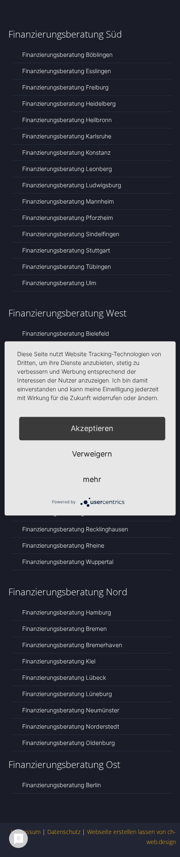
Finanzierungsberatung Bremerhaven (72, 644)
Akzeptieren (92, 428)
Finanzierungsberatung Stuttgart (66, 250)
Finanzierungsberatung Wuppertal (67, 561)
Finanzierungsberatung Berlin (61, 784)
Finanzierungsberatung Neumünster (70, 710)
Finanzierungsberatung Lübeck (64, 677)
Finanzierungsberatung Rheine (63, 545)
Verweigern (92, 453)
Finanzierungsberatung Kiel (58, 661)
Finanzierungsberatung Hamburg (66, 612)
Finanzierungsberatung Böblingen (67, 54)
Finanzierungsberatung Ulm (59, 282)
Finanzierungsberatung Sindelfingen (70, 233)
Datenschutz (63, 832)
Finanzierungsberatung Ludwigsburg (71, 185)
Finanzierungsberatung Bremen (64, 628)
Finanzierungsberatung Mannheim (68, 201)
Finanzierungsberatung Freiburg (65, 87)
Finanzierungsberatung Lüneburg (67, 693)
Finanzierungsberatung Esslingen (66, 70)
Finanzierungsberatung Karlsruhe (66, 136)
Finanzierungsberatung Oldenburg (68, 742)
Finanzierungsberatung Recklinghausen (75, 529)
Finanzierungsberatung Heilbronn (67, 119)
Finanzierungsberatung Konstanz (66, 152)
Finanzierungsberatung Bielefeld (65, 333)
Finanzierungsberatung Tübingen (66, 266)
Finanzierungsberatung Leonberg (67, 168)
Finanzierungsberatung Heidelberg (69, 103)
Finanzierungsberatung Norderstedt (70, 726)
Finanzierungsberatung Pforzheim (67, 217)
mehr (92, 479)
